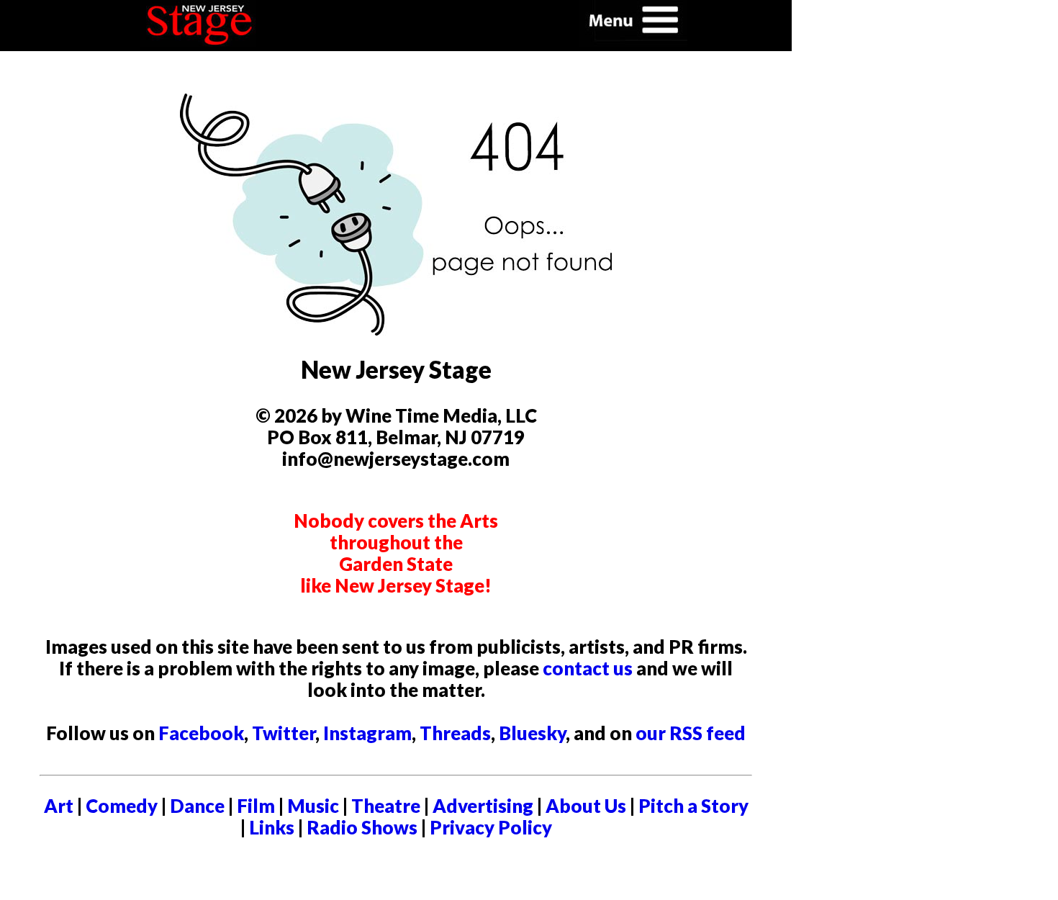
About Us (586, 805)
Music (313, 805)
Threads (455, 733)
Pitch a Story (693, 805)
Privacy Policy (491, 827)
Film (256, 805)
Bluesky (532, 733)
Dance (197, 805)
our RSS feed (691, 733)
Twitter (283, 733)
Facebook (201, 733)
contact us (588, 668)
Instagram (367, 733)
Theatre (385, 805)
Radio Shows (362, 827)
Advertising (483, 805)
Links (271, 827)
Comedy (122, 805)
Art (58, 805)
